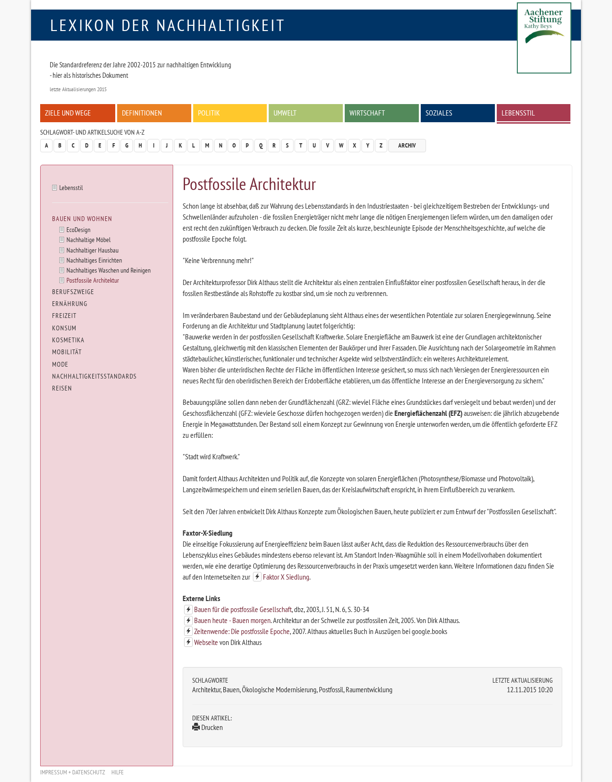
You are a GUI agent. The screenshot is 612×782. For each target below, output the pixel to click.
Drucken (211, 727)
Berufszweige (73, 291)
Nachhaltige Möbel (88, 239)
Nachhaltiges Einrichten (94, 259)
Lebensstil (518, 112)
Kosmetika (68, 340)
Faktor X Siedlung (286, 576)
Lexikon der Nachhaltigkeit (168, 25)
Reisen (62, 388)
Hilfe (117, 772)
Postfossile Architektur (92, 280)
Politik (209, 112)
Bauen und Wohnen (82, 218)
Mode (60, 364)
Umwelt (284, 112)
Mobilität (67, 352)
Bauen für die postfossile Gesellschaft (243, 609)
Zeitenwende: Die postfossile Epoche (242, 631)
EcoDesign (78, 229)
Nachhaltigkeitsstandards (94, 376)
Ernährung (69, 303)
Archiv (407, 145)
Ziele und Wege (68, 112)
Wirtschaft (367, 112)
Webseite (206, 642)
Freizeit (64, 315)
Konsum (64, 328)
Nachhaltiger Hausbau (92, 249)
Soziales (439, 112)
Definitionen (142, 112)
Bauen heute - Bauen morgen (232, 620)
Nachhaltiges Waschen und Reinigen (108, 270)
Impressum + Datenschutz (72, 772)
